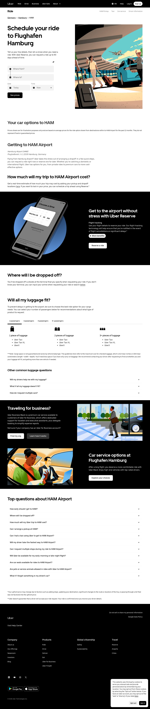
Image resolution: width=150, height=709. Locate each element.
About (55, 4)
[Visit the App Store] (31, 689)
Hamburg (22, 18)
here (18, 186)
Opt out (133, 703)
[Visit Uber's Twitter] (26, 677)
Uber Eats (46, 4)
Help (122, 4)
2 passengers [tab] (14, 321)
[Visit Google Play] (15, 688)
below (82, 285)
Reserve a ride (98, 245)
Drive (26, 4)
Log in (129, 4)
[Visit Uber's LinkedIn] (9, 677)
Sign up (138, 4)
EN (115, 4)
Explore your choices (101, 478)
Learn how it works (38, 436)
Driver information (135, 11)
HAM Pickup (104, 11)
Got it (143, 703)
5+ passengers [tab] (57, 321)
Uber (10, 3)
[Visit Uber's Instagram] (20, 677)
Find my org (15, 436)
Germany (12, 18)
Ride (19, 4)
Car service (121, 11)
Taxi (112, 11)
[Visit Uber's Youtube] (14, 677)
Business (35, 4)
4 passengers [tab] (43, 321)
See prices (15, 95)
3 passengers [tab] (29, 321)
